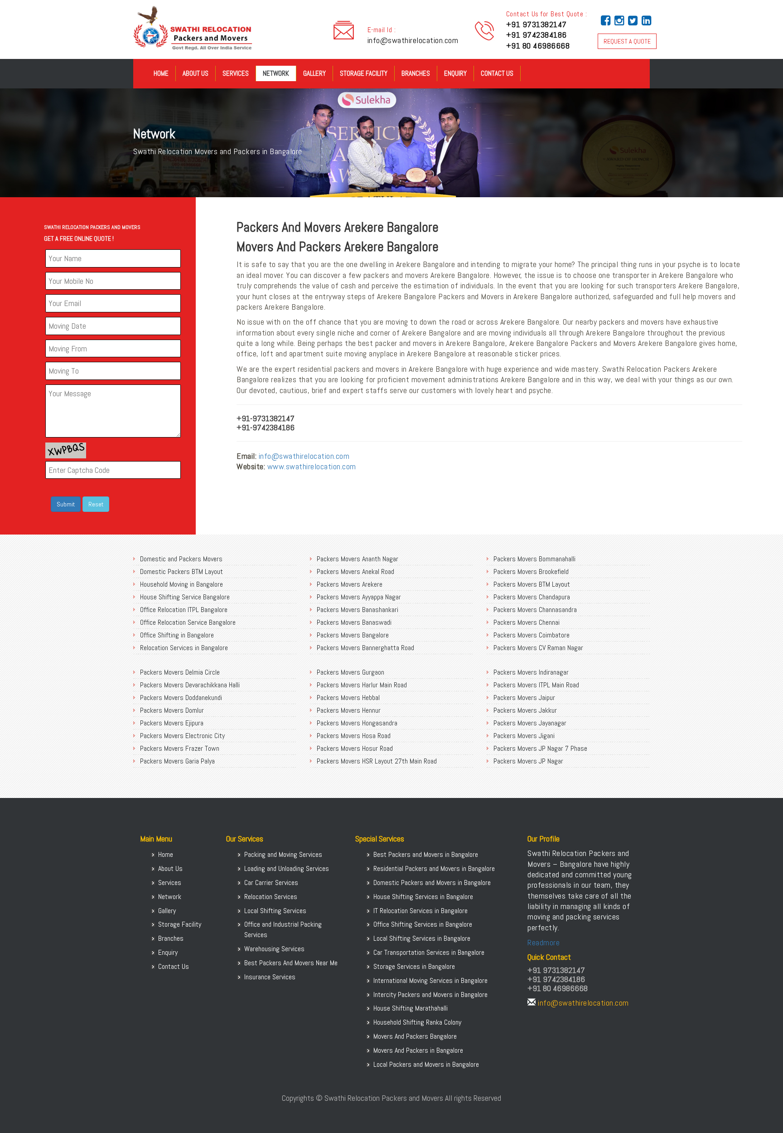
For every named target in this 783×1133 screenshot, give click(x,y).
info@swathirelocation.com (413, 40)
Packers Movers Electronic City (182, 735)
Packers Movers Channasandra (535, 609)
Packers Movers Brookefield (531, 571)
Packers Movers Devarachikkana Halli (190, 685)
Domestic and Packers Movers (181, 559)
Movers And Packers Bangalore (415, 1036)
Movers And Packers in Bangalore (418, 1050)
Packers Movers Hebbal (348, 697)
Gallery (314, 73)
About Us (195, 73)
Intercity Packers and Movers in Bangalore (430, 994)
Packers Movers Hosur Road (355, 748)
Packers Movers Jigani (524, 735)
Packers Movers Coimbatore (531, 635)
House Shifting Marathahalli (410, 1008)
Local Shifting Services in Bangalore (421, 938)
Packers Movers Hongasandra (357, 723)
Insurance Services (269, 977)
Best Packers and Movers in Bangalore (425, 854)
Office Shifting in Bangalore (177, 635)
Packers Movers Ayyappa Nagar (359, 597)
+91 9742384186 (536, 34)
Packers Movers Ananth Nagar (357, 559)
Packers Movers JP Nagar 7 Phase (540, 748)
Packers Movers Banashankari (357, 609)
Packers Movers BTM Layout (531, 584)
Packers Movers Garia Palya (177, 761)
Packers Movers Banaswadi (354, 622)
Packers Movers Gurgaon (350, 672)
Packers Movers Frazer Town (179, 748)
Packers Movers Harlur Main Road (362, 685)
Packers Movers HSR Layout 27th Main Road (377, 761)
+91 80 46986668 (538, 45)
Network (276, 73)
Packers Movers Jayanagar (529, 723)
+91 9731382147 (536, 24)
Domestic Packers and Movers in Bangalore (432, 882)
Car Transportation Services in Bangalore (428, 952)
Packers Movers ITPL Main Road (536, 685)
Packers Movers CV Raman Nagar (538, 647)
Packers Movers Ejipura (171, 723)
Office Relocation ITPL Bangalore (183, 609)
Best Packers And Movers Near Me (291, 963)
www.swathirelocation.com (311, 466)
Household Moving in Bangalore (181, 584)
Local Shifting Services (275, 910)
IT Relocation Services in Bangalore (420, 910)
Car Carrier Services (271, 882)
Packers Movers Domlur (172, 710)
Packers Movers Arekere (349, 584)
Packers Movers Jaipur (524, 697)
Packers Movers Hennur (349, 710)
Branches (415, 73)
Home (161, 73)
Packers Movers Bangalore (353, 635)
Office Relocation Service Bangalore (188, 622)
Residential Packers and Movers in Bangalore (434, 868)
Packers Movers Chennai (526, 622)
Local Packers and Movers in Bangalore (426, 1064)
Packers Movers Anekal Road (355, 571)
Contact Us (497, 73)
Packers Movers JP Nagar (528, 761)
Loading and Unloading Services (286, 868)
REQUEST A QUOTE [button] (627, 41)
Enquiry (455, 73)
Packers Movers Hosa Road (354, 735)
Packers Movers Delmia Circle (180, 672)
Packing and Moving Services (283, 854)
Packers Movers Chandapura (531, 597)
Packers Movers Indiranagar (531, 672)
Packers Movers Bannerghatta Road (365, 647)
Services (235, 73)
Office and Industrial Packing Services (283, 929)
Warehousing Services (274, 948)
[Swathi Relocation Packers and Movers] (140, 77)
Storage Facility (363, 73)
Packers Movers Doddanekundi (181, 697)
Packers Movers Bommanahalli (534, 559)
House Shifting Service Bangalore (185, 597)
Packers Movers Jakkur (525, 710)
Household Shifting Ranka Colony (417, 1022)
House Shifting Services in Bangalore (423, 896)
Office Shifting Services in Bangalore (422, 924)
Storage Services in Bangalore (414, 966)
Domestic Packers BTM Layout (181, 571)
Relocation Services (270, 896)
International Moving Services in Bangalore (430, 980)
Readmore (543, 942)
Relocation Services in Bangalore (184, 647)
